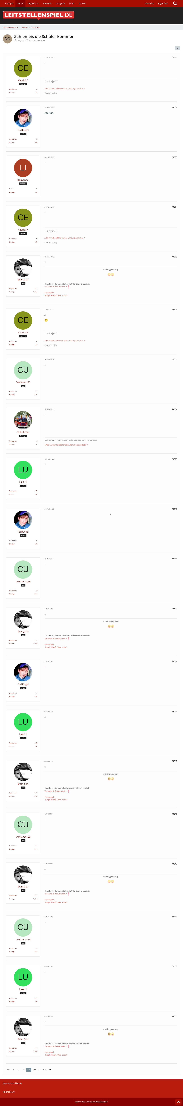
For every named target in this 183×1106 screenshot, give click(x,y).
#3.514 (174, 711)
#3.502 (174, 107)
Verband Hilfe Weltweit (54, 286)
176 (28, 1069)
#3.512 (174, 608)
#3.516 (174, 814)
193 (44, 1069)
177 (34, 1069)
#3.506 (174, 309)
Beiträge (12, 92)
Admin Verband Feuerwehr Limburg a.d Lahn (63, 88)
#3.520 (174, 1016)
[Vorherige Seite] (8, 1070)
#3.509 (174, 459)
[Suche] (175, 3)
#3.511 (174, 558)
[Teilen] (177, 48)
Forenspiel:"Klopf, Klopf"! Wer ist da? (55, 294)
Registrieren (163, 3)
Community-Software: (91, 1101)
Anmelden (149, 3)
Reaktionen (13, 89)
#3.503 (174, 157)
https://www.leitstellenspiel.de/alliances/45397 (65, 445)
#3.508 (174, 409)
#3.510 (174, 509)
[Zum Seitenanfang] (178, 1102)
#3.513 (174, 661)
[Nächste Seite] (49, 1070)
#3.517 (174, 864)
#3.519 (174, 966)
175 (23, 1069)
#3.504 (174, 207)
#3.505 (174, 256)
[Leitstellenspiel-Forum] (91, 16)
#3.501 (174, 57)
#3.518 (174, 916)
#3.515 (174, 761)
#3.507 (174, 359)
